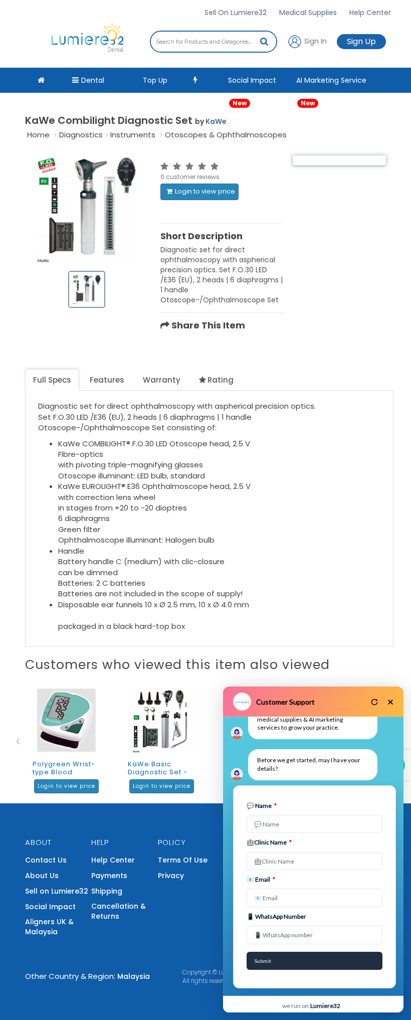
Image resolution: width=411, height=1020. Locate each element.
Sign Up (361, 41)
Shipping (106, 891)
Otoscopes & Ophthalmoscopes (226, 134)
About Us (42, 876)
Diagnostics (81, 134)
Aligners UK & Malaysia (49, 927)
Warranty (161, 380)
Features (107, 380)
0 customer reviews (190, 177)
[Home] (50, 80)
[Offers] (205, 80)
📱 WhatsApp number (276, 916)
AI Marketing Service (331, 84)
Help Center (370, 13)
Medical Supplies (308, 13)
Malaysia (133, 976)
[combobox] (213, 42)
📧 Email (261, 879)
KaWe (216, 121)
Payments (109, 876)
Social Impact (252, 84)
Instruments (132, 134)
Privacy (171, 876)
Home (38, 134)
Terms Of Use (183, 860)
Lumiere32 (325, 1005)
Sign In (314, 41)
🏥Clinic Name (269, 842)
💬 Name (262, 805)
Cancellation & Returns (118, 911)
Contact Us (46, 860)
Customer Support (285, 702)
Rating (221, 380)
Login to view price (205, 191)
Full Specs (52, 380)
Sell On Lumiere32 (235, 13)
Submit (263, 961)
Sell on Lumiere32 (56, 891)
